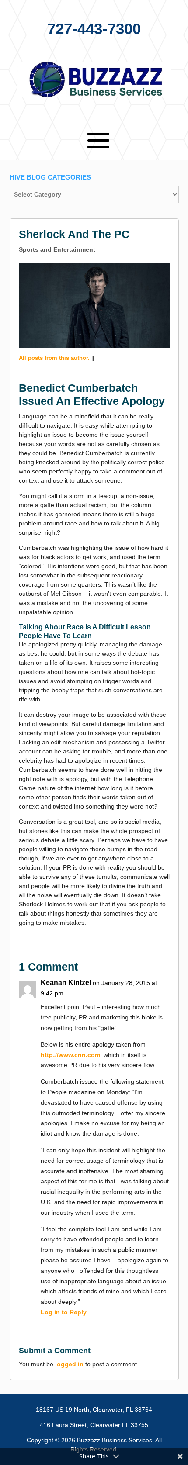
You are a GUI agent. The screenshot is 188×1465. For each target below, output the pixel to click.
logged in (69, 1364)
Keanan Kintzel (66, 982)
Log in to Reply (64, 1312)
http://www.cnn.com (70, 1054)
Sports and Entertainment (57, 249)
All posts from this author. (54, 358)
